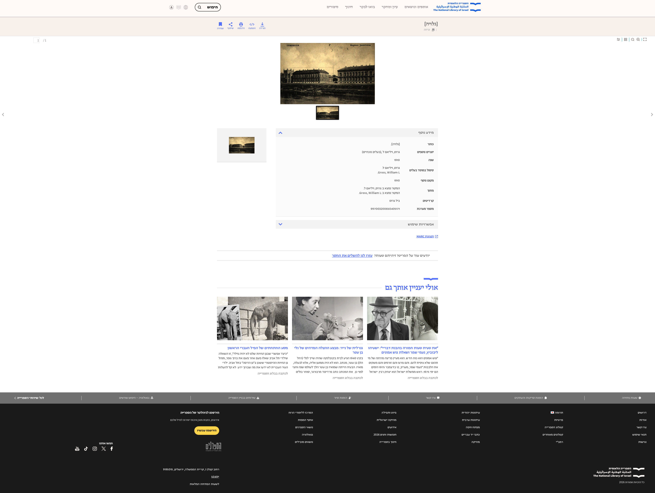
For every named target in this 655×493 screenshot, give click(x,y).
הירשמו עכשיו (206, 430)
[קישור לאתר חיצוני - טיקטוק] (86, 449)
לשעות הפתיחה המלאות (204, 484)
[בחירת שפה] (186, 7)
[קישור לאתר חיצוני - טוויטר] (103, 449)
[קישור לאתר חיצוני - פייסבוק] (112, 449)
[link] (631, 398)
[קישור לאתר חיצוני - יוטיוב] (77, 449)
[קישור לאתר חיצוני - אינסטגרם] (95, 449)
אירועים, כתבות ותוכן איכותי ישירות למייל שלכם (194, 420)
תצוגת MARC (425, 236)
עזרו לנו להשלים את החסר (352, 255)
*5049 (215, 477)
